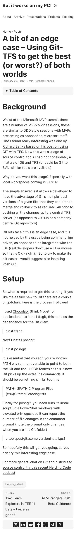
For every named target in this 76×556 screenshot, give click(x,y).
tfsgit (42, 317)
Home (7, 31)
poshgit (29, 340)
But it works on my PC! (27, 5)
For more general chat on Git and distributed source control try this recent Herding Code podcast (37, 467)
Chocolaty (21, 311)
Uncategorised (14, 484)
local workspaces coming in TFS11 (29, 182)
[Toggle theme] (55, 5)
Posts (18, 31)
